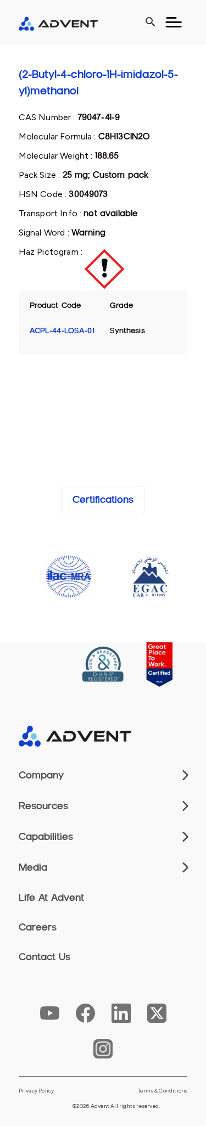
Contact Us (44, 957)
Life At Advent (51, 898)
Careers (38, 927)
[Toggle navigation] (173, 22)
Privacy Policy (36, 1091)
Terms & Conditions (163, 1091)
